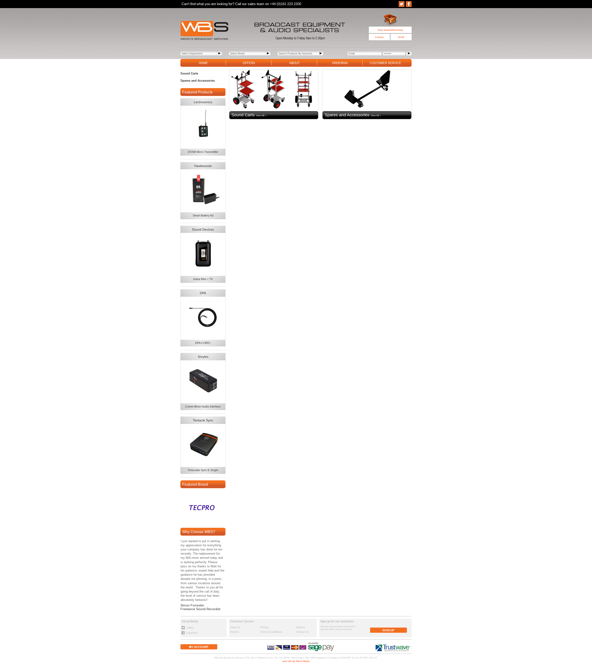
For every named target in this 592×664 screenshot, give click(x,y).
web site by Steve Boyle (296, 661)
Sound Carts (189, 73)
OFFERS (249, 63)
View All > (261, 115)
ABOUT (294, 63)
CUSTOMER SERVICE (385, 63)
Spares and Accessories (197, 80)
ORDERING (340, 63)
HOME (203, 63)
